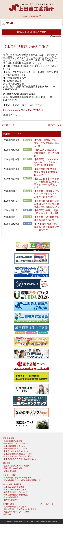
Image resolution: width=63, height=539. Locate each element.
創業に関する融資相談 (13, 468)
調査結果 (7, 514)
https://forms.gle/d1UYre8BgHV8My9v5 (23, 110)
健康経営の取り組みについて (16, 492)
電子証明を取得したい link (16, 512)
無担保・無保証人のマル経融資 (17, 466)
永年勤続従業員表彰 (12, 497)
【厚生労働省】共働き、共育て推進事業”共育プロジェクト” (46, 172)
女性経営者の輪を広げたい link (18, 456)
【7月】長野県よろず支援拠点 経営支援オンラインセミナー (46, 226)
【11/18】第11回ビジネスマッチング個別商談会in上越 (46, 143)
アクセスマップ (47, 504)
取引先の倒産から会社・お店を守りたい (20, 459)
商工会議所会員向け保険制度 (16, 495)
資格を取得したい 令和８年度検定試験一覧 (22, 480)
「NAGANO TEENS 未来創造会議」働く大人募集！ (46, 152)
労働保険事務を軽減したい (15, 446)
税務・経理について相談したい (17, 443)
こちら (13, 115)
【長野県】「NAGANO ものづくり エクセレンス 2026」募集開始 (46, 162)
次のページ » (54, 125)
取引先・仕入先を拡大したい (16, 451)
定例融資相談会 (10, 471)
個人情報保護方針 (11, 500)
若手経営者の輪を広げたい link (18, 454)
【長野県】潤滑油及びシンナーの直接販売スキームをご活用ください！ (46, 194)
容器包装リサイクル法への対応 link (20, 509)
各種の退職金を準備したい (15, 489)
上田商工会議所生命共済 (14, 487)
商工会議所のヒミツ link (15, 449)
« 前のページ (8, 125)
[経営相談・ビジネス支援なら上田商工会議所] (31, 11)
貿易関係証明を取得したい (15, 507)
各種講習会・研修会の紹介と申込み (18, 478)
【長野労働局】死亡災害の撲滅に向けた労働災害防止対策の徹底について (46, 203)
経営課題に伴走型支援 (13, 441)
